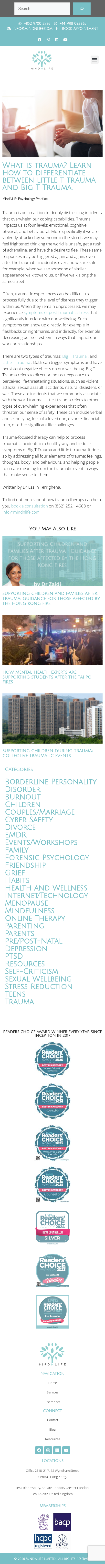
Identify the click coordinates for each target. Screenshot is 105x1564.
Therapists (52, 1402)
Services (52, 1392)
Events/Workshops (41, 843)
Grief (15, 873)
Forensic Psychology (47, 858)
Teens (15, 994)
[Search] (82, 8)
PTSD (14, 956)
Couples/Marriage (40, 812)
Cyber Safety (29, 820)
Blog (52, 1429)
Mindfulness (30, 911)
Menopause (26, 903)
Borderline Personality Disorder (51, 786)
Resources (25, 964)
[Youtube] (65, 40)
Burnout (23, 797)
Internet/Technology (46, 896)
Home (52, 1382)
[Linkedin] (57, 40)
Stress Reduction (39, 987)
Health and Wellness (46, 888)
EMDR (15, 835)
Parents (19, 934)
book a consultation (29, 506)
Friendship (25, 865)
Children (23, 805)
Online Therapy (35, 918)
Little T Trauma (16, 362)
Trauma (19, 1002)
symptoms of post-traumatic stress (56, 312)
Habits (17, 880)
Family (17, 850)
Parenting (24, 926)
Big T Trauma (74, 356)
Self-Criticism (31, 971)
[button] (95, 60)
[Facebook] (39, 40)
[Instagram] (48, 40)
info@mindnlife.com (21, 512)
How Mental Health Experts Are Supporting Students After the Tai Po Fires (47, 677)
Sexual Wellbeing (38, 979)
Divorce (20, 827)
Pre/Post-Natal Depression (33, 945)
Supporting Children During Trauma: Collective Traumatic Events (47, 753)
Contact (52, 1420)
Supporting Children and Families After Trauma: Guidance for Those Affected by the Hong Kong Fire (51, 598)
